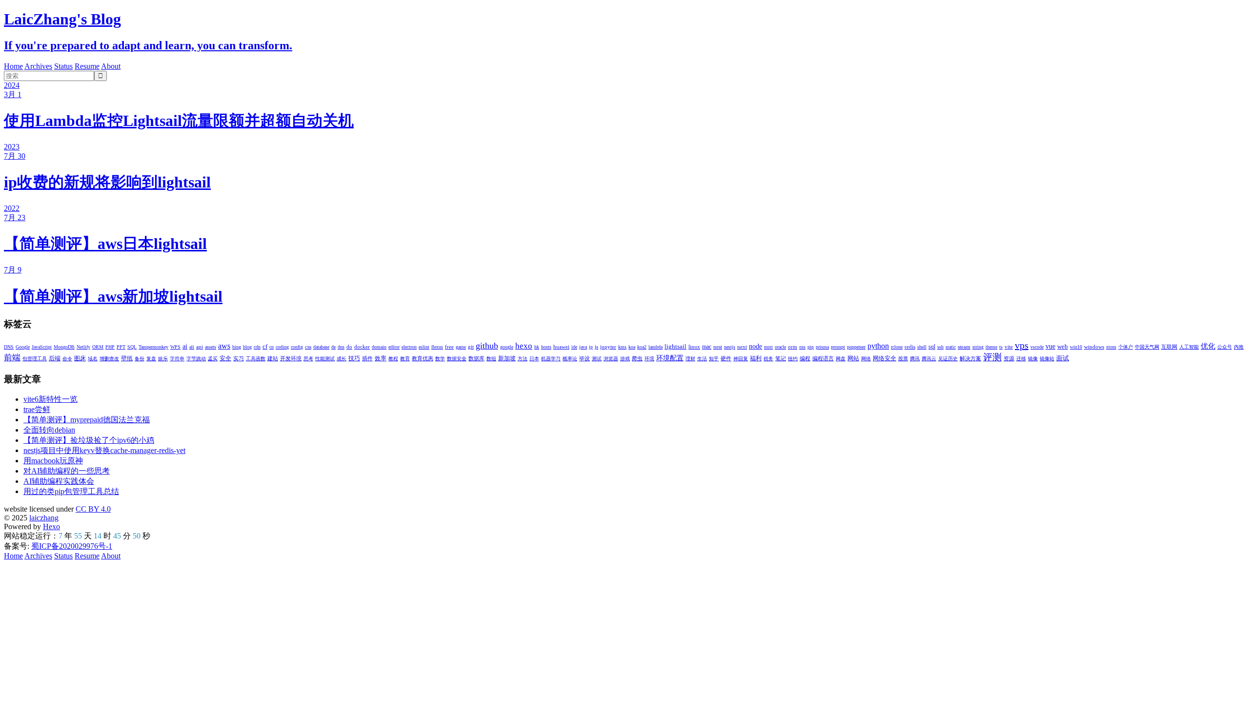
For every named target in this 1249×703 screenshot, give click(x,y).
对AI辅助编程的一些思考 (66, 471)
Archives (38, 66)
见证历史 (948, 358)
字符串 (177, 358)
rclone (897, 347)
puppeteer (856, 347)
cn (271, 347)
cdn (257, 347)
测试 (597, 358)
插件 (367, 358)
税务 (768, 358)
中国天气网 (1147, 347)
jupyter (608, 347)
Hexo (51, 526)
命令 (67, 358)
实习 (238, 358)
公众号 (1224, 347)
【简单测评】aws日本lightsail (105, 243)
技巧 (354, 358)
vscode (1037, 347)
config (297, 347)
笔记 (780, 358)
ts (1001, 347)
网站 (853, 358)
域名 (93, 358)
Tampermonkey (153, 347)
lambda (655, 347)
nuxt (768, 347)
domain (379, 347)
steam (964, 347)
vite (1009, 347)
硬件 (726, 358)
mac (706, 346)
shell (922, 347)
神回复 (740, 358)
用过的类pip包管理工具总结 (71, 491)
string (978, 347)
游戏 (625, 358)
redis (910, 347)
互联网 (1169, 347)
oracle (780, 347)
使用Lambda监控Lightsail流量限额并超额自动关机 (179, 120)
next (742, 347)
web (1062, 346)
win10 (1076, 347)
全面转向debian (49, 430)
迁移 (1021, 358)
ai (184, 346)
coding (282, 347)
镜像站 (1047, 358)
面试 (1062, 358)
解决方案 (970, 358)
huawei (561, 347)
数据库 (476, 358)
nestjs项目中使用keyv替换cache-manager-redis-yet (104, 450)
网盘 (841, 358)
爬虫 (637, 358)
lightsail (675, 346)
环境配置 (670, 358)
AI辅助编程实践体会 (58, 481)
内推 (1239, 347)
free (449, 347)
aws (224, 346)
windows (1094, 347)
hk (536, 347)
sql (931, 346)
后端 (54, 358)
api (199, 347)
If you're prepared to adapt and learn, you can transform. (148, 45)
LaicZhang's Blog (62, 19)
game (461, 347)
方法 (522, 358)
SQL (132, 347)
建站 (272, 358)
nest (717, 347)
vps (1021, 345)
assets (210, 347)
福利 (756, 358)
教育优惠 (422, 358)
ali (191, 347)
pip (810, 347)
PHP (110, 347)
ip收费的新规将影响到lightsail (107, 182)
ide (574, 347)
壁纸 (127, 358)
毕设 (584, 358)
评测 (992, 357)
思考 (308, 358)
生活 (702, 358)
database (321, 347)
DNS (9, 347)
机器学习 (551, 358)
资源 (1009, 358)
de (333, 347)
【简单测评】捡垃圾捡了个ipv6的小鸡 (88, 440)
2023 (12, 147)
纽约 (793, 358)
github (487, 346)
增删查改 (109, 358)
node (755, 346)
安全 (225, 358)
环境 (649, 358)
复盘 (151, 358)
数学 (440, 358)
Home (13, 66)
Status (63, 66)
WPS (175, 347)
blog (247, 347)
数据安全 (456, 358)
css (308, 347)
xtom (1111, 347)
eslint (424, 347)
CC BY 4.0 (93, 509)
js (596, 347)
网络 (866, 358)
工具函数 (255, 358)
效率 (380, 358)
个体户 (1125, 347)
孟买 (213, 358)
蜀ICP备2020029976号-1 (71, 546)
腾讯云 (929, 358)
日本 (534, 358)
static (951, 347)
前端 (12, 357)
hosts (546, 347)
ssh (940, 347)
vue (1050, 346)
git (471, 347)
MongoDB (64, 347)
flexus (437, 347)
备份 (139, 358)
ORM (97, 347)
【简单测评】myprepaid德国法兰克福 (86, 419)
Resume (87, 66)
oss (802, 347)
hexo (523, 346)
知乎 (714, 358)
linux (694, 347)
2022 (12, 208)
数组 (491, 358)
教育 (405, 358)
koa (631, 347)
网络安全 (884, 358)
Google (23, 347)
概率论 (570, 358)
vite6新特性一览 (50, 399)
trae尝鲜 (36, 409)
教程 (393, 358)
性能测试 (325, 358)
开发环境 (291, 358)
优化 (1208, 346)
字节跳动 (196, 358)
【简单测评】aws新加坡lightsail (113, 296)
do (349, 347)
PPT (121, 347)
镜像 (1033, 358)
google (506, 347)
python (878, 346)
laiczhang (44, 518)
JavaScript (42, 347)
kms (622, 347)
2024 (12, 85)
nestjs (729, 347)
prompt (838, 347)
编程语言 (823, 358)
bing (236, 347)
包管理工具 (34, 358)
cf (264, 346)
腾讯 (915, 358)
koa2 (641, 347)
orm (792, 347)
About (111, 66)
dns (341, 347)
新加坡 (507, 358)
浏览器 (611, 358)
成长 (341, 358)
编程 (805, 358)
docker (362, 347)
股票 (903, 358)
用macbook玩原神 (53, 460)
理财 (690, 358)
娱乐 (163, 358)
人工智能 (1189, 347)
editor (394, 347)
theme (991, 347)
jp (591, 347)
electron (409, 347)
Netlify (83, 347)
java (583, 347)
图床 (80, 358)
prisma (822, 347)
